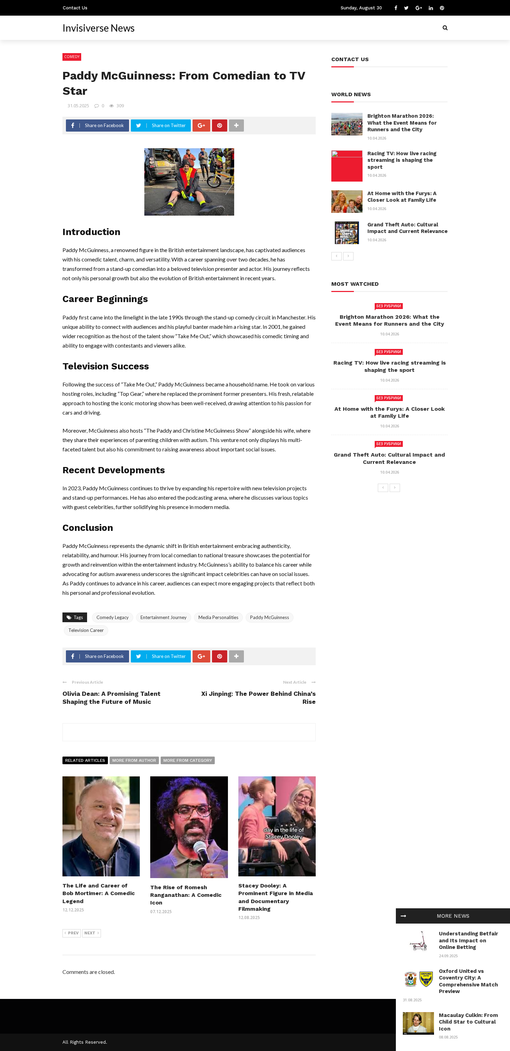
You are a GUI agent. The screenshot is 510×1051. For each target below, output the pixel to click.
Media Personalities (218, 617)
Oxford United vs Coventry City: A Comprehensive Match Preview (468, 981)
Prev (73, 933)
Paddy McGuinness (269, 617)
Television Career (86, 630)
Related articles (85, 760)
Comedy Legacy (112, 617)
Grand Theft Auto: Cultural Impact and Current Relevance (407, 228)
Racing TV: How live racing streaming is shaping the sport (401, 160)
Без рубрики (388, 305)
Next (89, 933)
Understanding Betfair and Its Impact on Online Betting (468, 940)
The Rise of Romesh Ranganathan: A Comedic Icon (186, 895)
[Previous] (336, 256)
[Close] (403, 916)
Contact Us (75, 7)
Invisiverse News (98, 28)
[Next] (348, 256)
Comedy (71, 56)
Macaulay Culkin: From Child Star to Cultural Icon (468, 1022)
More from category (187, 760)
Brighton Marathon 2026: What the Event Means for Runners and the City (402, 123)
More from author (134, 760)
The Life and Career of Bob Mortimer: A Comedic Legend (98, 893)
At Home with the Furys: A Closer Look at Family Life (401, 196)
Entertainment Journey (164, 617)
